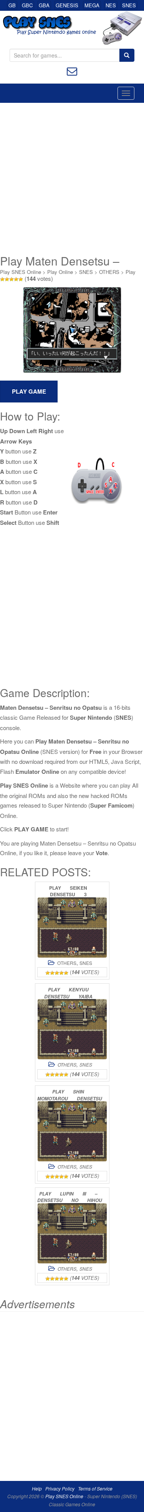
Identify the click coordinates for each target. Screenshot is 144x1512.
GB (12, 5)
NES (111, 5)
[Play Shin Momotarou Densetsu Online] (72, 1131)
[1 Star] (2, 279)
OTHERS (109, 271)
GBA (44, 5)
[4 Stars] (16, 279)
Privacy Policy (59, 1488)
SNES (129, 5)
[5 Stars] (20, 279)
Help (37, 1488)
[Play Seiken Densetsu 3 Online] (72, 927)
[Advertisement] (72, 179)
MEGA (91, 5)
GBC (27, 5)
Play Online (60, 271)
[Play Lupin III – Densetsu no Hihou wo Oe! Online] (72, 1233)
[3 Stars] (11, 279)
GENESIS (67, 5)
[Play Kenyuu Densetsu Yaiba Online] (72, 1029)
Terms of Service (95, 1488)
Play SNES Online (20, 271)
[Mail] (72, 70)
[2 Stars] (7, 279)
